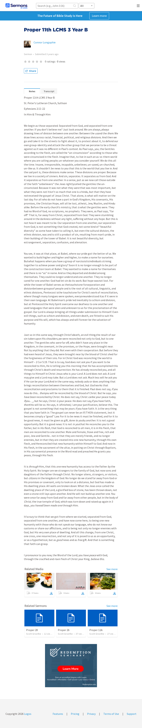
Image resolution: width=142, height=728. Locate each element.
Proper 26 (63, 630)
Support (131, 714)
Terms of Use (111, 714)
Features (58, 714)
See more (112, 569)
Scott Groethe (33, 633)
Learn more (99, 16)
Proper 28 (32, 630)
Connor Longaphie (45, 42)
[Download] (51, 593)
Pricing (75, 714)
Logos (27, 714)
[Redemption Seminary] (71, 665)
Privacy (91, 714)
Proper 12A (96, 630)
